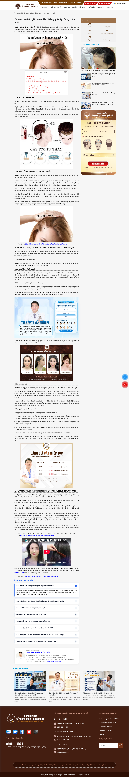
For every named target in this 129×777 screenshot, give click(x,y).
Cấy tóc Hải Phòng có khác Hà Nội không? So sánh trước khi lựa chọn (102, 103)
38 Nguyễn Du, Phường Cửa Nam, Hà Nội (70, 723)
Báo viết (92, 7)
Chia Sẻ (100, 7)
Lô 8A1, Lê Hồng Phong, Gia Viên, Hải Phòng (71, 749)
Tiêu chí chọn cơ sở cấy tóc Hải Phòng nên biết (103, 93)
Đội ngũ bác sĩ (56, 7)
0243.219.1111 (19, 573)
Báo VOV (49, 661)
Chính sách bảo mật (105, 731)
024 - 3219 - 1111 (62, 727)
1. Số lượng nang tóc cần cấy (35, 83)
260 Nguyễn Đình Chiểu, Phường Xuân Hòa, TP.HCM (74, 736)
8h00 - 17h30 (14, 743)
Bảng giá (67, 7)
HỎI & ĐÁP (110, 7)
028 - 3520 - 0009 (63, 740)
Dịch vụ (44, 7)
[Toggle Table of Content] (65, 72)
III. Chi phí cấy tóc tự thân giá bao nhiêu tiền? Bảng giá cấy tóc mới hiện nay (46, 81)
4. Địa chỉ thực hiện (32, 89)
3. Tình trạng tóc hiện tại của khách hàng (38, 87)
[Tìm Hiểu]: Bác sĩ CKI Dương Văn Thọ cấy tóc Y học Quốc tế (103, 84)
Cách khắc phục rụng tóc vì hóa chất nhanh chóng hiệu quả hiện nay (46, 244)
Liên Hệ (101, 735)
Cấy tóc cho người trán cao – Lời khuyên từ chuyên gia (98, 70)
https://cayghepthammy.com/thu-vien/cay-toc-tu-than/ (37, 535)
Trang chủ (17, 13)
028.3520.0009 (106, 3)
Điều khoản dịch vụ (105, 727)
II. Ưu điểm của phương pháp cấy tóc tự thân (38, 79)
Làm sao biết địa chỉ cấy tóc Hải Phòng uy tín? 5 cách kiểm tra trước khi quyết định (103, 75)
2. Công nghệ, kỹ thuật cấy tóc (35, 85)
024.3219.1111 (92, 3)
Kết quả (82, 7)
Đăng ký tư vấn (66, 330)
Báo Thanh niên (56, 661)
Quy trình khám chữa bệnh (107, 723)
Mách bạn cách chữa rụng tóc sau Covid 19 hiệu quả (41, 576)
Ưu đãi (74, 7)
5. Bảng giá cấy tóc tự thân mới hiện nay (37, 90)
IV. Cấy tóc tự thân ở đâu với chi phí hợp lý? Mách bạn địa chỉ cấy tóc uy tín (46, 93)
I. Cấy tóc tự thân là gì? (32, 77)
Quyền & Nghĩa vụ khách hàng (109, 719)
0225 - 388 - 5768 (63, 752)
